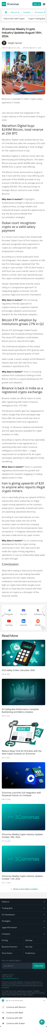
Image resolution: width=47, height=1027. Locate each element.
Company (6, 934)
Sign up (37, 4)
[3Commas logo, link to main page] (10, 4)
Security (28, 946)
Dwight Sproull (15, 43)
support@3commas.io (10, 978)
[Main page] (6, 12)
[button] (42, 1022)
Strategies (6, 921)
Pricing (5, 940)
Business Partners (9, 946)
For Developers (8, 914)
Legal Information (9, 927)
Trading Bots (7, 908)
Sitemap (28, 940)
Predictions (30, 953)
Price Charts (7, 953)
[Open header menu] (44, 4)
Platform (5, 902)
